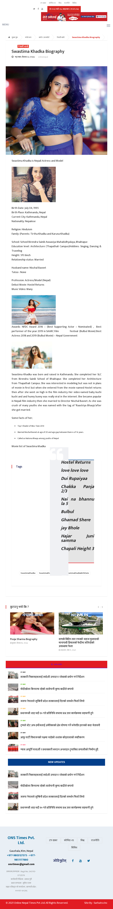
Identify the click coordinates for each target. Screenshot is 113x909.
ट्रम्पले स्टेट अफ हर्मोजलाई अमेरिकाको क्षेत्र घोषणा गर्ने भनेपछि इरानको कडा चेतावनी (60, 725)
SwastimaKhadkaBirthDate (77, 573)
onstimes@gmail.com (21, 864)
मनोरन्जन (28, 37)
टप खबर (43, 3)
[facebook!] (73, 860)
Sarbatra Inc (100, 903)
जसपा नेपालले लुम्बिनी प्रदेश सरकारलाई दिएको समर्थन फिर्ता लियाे (52, 701)
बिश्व (60, 3)
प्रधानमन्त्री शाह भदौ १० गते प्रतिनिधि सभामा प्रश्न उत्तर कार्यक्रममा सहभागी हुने (56, 713)
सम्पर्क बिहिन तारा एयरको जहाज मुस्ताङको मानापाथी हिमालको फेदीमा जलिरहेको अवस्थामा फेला (79, 643)
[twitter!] (88, 860)
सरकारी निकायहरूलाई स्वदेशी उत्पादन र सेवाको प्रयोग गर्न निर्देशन (52, 677)
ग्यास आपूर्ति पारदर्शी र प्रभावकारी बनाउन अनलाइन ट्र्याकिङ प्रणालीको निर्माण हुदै (59, 749)
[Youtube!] (80, 860)
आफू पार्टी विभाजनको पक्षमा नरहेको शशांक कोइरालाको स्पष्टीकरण (52, 737)
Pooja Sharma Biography (23, 639)
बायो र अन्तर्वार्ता (44, 37)
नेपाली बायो (60, 37)
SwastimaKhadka (28, 573)
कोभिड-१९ (52, 3)
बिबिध (74, 3)
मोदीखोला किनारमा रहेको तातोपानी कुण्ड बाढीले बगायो (47, 689)
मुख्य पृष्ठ (14, 37)
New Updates (56, 762)
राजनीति (67, 3)
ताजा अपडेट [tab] (58, 664)
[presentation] (98, 607)
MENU (3, 24)
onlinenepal (43, 57)
